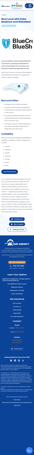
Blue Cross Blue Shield (9, 26)
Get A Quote (17, 303)
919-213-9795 (19, 332)
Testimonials (17, 310)
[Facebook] (11, 361)
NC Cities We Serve (17, 316)
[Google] (19, 361)
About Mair (17, 313)
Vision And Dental (17, 294)
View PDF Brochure (9, 172)
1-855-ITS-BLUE (20, 328)
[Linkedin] (15, 361)
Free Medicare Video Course (17, 284)
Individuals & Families (17, 290)
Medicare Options (17, 287)
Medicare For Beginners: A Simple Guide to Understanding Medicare (16, 279)
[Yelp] (23, 361)
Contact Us (17, 307)
